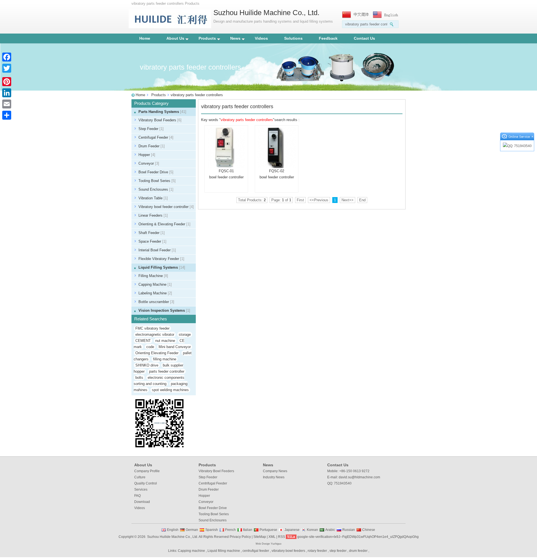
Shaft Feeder (151, 233)
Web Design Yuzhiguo (268, 543)
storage (185, 334)
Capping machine (191, 551)
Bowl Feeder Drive (155, 172)
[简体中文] (356, 14)
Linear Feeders (153, 215)
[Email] (6, 104)
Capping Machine (155, 284)
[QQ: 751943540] (517, 146)
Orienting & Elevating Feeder (164, 224)
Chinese (368, 530)
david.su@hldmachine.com (359, 477)
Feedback (328, 38)
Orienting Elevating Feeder (156, 353)
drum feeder (358, 551)
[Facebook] (6, 57)
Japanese (292, 530)
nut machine (165, 341)
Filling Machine (153, 276)
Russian (348, 530)
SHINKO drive (146, 365)
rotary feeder (317, 551)
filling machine (164, 359)
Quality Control (145, 483)
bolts (139, 377)
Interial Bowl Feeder (157, 250)
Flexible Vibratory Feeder (161, 259)
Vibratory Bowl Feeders (160, 120)
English (172, 530)
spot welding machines (170, 390)
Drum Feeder (151, 146)
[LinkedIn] (6, 92)
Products (207, 38)
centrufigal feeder (255, 551)
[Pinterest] (6, 81)
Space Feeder (152, 241)
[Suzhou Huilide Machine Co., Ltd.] (170, 27)
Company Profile (147, 471)
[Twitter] (6, 68)
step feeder (338, 551)
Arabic (330, 530)
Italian (247, 530)
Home (144, 38)
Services (140, 489)
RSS (281, 537)
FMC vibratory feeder (152, 328)
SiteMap (259, 537)
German (192, 530)
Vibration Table (153, 198)
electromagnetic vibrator (154, 334)
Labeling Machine (155, 293)
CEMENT (143, 341)
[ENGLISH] (387, 14)
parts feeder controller (166, 371)
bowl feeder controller (226, 177)
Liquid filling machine (224, 551)
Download (142, 502)
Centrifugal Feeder (155, 137)
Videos (261, 38)
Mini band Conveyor (175, 347)
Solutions (293, 38)
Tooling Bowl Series (157, 181)
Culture (139, 477)
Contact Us (364, 38)
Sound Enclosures (155, 189)
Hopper (146, 155)
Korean (312, 530)
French (230, 530)
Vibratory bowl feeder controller (166, 207)
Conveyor (148, 163)
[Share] (6, 115)
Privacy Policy (240, 537)
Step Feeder (151, 129)
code (150, 347)
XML (271, 537)
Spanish (211, 530)
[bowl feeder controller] (226, 147)
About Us (175, 38)
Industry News (273, 477)
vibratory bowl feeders (288, 551)
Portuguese (268, 530)
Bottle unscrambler (156, 302)
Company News (275, 471)
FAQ (137, 496)
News (235, 38)
